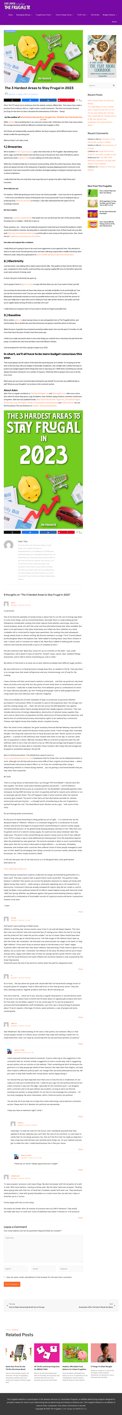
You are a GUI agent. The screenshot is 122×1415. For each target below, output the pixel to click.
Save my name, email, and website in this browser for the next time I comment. (39, 1277)
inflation (11, 122)
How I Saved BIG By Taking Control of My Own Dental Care (107, 224)
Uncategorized (10, 31)
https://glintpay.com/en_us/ (15, 869)
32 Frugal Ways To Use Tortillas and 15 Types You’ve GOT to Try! (108, 203)
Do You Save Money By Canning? (101, 113)
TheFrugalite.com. (59, 393)
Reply (80, 912)
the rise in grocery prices (24, 152)
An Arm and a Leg (10, 403)
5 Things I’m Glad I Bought (101, 1367)
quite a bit (18, 320)
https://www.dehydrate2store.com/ (18, 758)
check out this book (23, 201)
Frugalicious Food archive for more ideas (25, 236)
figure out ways (27, 284)
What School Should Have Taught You (50, 400)
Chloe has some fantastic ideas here (21, 233)
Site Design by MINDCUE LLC (75, 1409)
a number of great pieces (22, 218)
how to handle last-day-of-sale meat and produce (55, 255)
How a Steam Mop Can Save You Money (108, 192)
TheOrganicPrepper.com (40, 393)
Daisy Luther (19, 1050)
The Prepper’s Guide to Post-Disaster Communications (38, 403)
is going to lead (23, 158)
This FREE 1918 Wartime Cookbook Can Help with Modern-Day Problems (102, 160)
